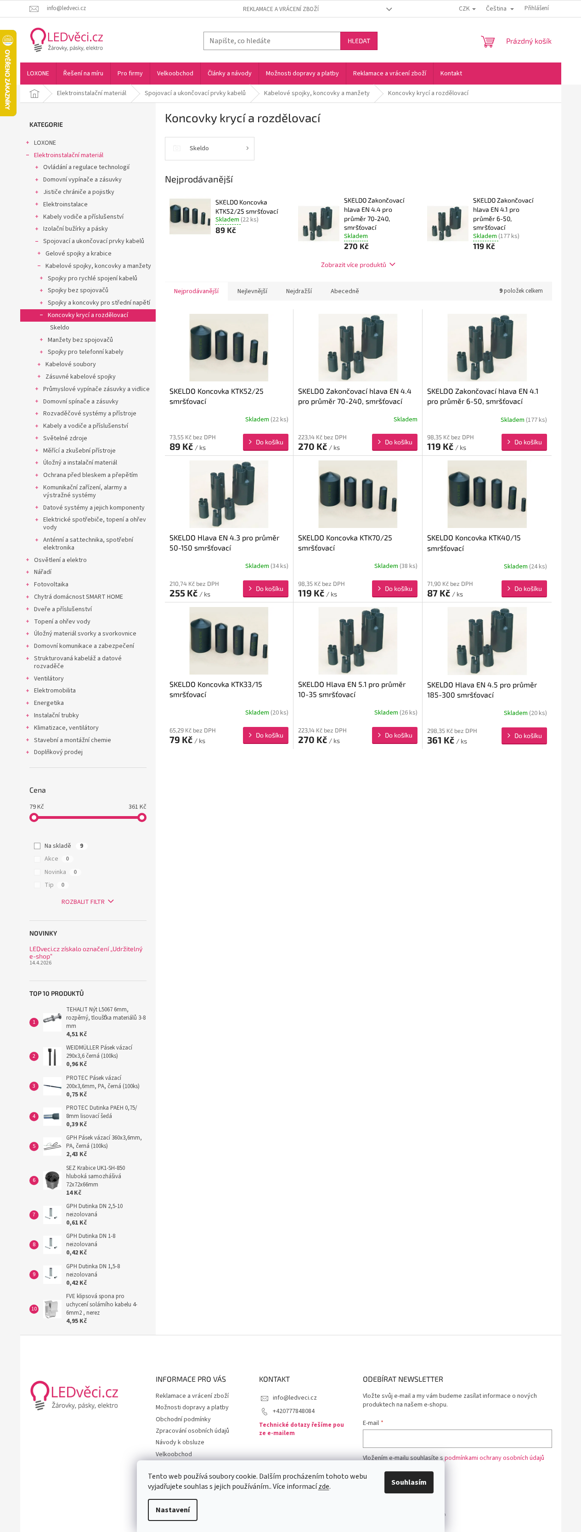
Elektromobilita (55, 690)
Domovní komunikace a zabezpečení (84, 646)
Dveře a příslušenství (63, 609)
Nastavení (173, 1510)
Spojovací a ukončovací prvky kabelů (93, 241)
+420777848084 (294, 1411)
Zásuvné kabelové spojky (80, 376)
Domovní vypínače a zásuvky (82, 179)
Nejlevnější (252, 291)
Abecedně (345, 291)
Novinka (61, 872)
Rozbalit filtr (83, 902)
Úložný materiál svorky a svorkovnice (85, 633)
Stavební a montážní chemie (72, 740)
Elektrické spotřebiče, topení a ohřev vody (94, 523)
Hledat (359, 41)
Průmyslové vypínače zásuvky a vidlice (96, 389)
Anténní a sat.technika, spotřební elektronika (88, 543)
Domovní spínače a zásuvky (80, 401)
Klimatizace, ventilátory (66, 727)
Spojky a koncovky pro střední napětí (99, 302)
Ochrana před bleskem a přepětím (90, 475)
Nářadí (42, 572)
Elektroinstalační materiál (68, 155)
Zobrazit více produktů (353, 264)
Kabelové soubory (70, 364)
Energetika (49, 703)
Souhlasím (409, 1482)
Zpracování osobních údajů (192, 1431)
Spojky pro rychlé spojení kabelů (92, 278)
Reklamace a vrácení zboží (281, 9)
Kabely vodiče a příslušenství (83, 216)
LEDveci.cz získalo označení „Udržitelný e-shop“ (85, 952)
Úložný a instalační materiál (80, 462)
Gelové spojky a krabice (78, 253)
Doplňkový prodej (58, 752)
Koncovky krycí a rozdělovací (88, 315)
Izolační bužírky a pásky (75, 228)
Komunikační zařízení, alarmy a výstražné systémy (85, 491)
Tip (54, 885)
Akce (57, 858)
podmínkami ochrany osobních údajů (494, 1458)
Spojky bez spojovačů (78, 290)
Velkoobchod (174, 1454)
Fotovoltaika (51, 584)
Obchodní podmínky (183, 1419)
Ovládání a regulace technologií (86, 167)
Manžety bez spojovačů (80, 340)
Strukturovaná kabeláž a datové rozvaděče (78, 662)
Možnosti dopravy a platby (192, 1407)
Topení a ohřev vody (62, 621)
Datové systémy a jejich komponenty (94, 507)
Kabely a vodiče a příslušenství (85, 426)
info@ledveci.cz (295, 1397)
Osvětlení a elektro (60, 560)
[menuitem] (38, 73)
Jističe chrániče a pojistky (78, 192)
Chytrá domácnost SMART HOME (78, 596)
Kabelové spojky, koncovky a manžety (98, 266)
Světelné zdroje (65, 438)
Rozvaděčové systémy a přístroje (89, 413)
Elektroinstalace (65, 204)
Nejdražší (299, 291)
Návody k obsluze (180, 1442)
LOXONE (45, 143)
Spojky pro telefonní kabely (86, 352)
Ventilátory (49, 678)
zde (323, 1486)
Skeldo (59, 327)
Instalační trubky (56, 715)
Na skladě (64, 846)
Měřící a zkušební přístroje (79, 450)
